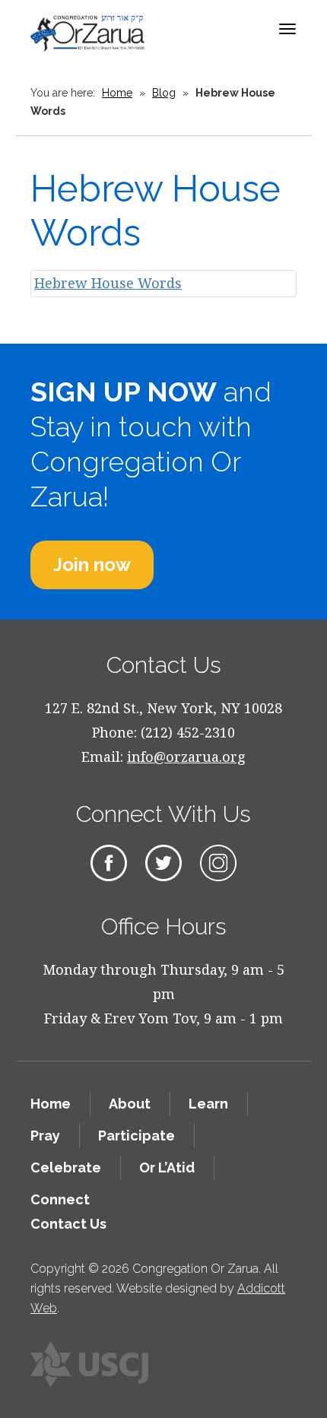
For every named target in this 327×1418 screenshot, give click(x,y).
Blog (164, 93)
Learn (208, 1104)
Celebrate (65, 1167)
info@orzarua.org (186, 756)
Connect (60, 1199)
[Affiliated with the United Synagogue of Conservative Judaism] (89, 1364)
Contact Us (68, 1224)
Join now (92, 565)
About (130, 1104)
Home (117, 93)
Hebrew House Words (108, 283)
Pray (45, 1136)
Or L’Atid (167, 1167)
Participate (136, 1136)
